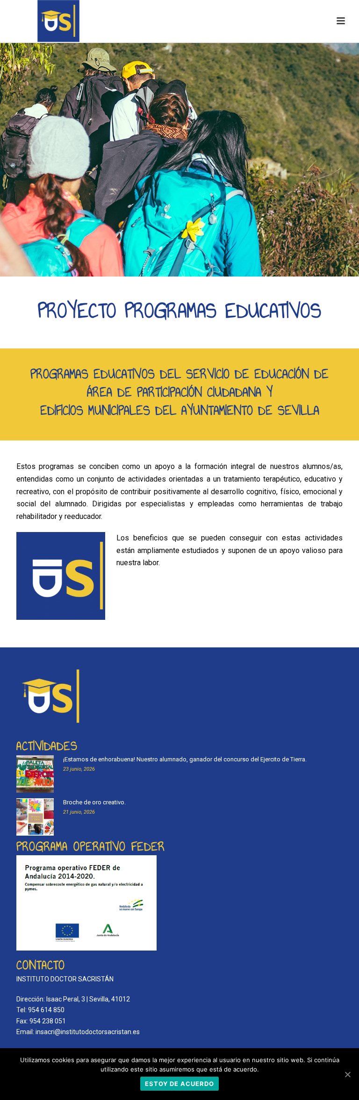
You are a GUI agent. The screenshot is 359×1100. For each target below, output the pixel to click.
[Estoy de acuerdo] (347, 1074)
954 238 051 (47, 1021)
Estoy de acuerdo (179, 1083)
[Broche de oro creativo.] (35, 817)
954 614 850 (46, 1010)
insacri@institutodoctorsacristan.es (88, 1032)
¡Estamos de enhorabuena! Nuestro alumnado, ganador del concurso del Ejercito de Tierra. (185, 759)
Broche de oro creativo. (94, 802)
